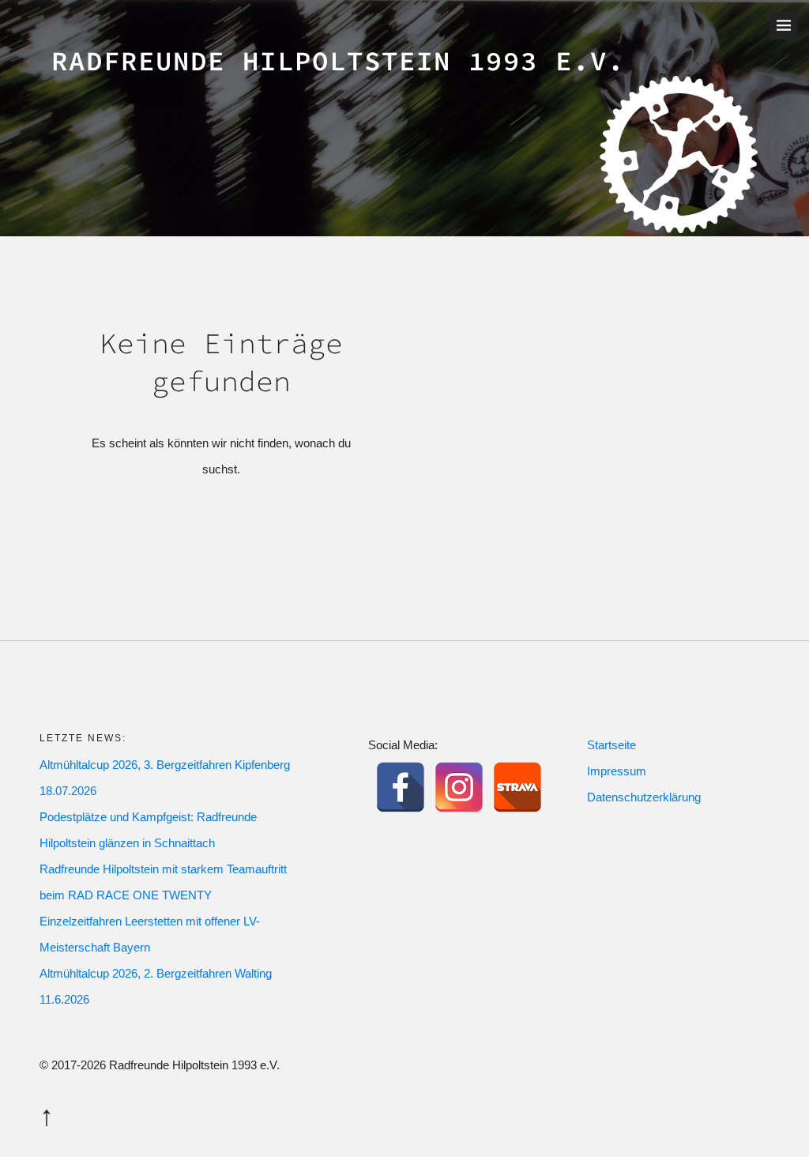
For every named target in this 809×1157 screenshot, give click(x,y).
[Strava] (517, 787)
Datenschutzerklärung (644, 797)
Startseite (611, 745)
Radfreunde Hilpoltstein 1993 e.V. (338, 60)
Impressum (616, 771)
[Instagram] (459, 787)
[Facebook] (400, 787)
